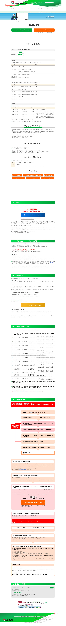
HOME (19, 616)
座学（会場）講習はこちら (22, 30)
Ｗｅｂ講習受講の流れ (34, 178)
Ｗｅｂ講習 (18, 175)
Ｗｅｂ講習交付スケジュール (19, 178)
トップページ (13, 21)
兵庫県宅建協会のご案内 (15, 9)
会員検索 (47, 9)
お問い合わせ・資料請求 (48, 178)
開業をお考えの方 (24, 9)
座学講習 (51, 262)
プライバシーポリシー (45, 616)
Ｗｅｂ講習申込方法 (49, 175)
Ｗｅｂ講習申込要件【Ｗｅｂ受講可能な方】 (33, 175)
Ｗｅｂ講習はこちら (45, 30)
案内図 (20, 54)
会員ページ (53, 9)
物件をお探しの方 (33, 9)
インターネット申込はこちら (34, 305)
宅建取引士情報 (40, 9)
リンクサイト (40, 616)
